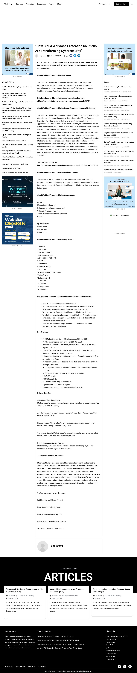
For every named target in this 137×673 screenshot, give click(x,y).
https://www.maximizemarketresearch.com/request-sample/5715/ (64, 101)
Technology (41, 4)
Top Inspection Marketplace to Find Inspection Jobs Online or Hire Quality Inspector (14, 95)
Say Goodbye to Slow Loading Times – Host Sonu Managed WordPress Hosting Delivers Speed (16, 110)
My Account (103, 4)
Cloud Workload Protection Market (56, 62)
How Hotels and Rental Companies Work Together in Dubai (58, 640)
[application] (62, 4)
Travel (51, 4)
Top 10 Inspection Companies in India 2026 (118, 169)
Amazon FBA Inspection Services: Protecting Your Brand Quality (60, 648)
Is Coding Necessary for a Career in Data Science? (55, 636)
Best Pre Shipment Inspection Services (15, 173)
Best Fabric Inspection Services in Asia (15, 164)
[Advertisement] (68, 24)
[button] (121, 4)
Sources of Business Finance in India (14, 141)
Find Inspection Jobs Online (11, 168)
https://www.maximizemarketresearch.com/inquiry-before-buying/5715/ (70, 165)
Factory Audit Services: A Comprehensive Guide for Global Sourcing (61, 644)
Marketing (30, 4)
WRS (8, 4)
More (59, 4)
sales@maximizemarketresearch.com (51, 521)
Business (19, 4)
